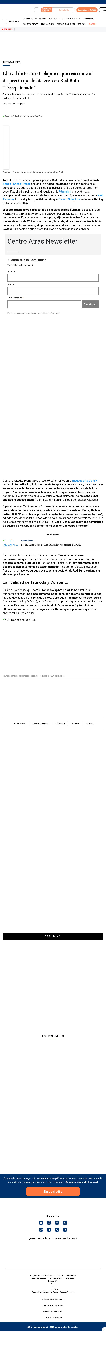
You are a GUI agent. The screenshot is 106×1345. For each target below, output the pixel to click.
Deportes (88, 18)
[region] (53, 51)
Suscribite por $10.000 (87, 10)
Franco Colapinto (69, 199)
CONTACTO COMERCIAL (53, 1311)
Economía (40, 18)
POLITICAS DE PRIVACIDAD (53, 1305)
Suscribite (53, 1191)
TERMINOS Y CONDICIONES (53, 1299)
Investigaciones (66, 24)
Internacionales (71, 18)
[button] (6, 129)
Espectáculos (30, 24)
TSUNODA (90, 724)
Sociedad (54, 18)
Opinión (81, 24)
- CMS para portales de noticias (56, 1327)
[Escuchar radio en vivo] (63, 9)
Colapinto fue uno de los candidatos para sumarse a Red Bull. (33, 172)
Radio (92, 24)
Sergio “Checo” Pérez (16, 184)
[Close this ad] (104, 1329)
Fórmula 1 (60, 724)
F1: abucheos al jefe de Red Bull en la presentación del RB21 (51, 544)
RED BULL (75, 724)
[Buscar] (36, 10)
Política (28, 18)
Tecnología (47, 24)
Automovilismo (19, 724)
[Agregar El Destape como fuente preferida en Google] (53, 109)
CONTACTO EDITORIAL (53, 1317)
